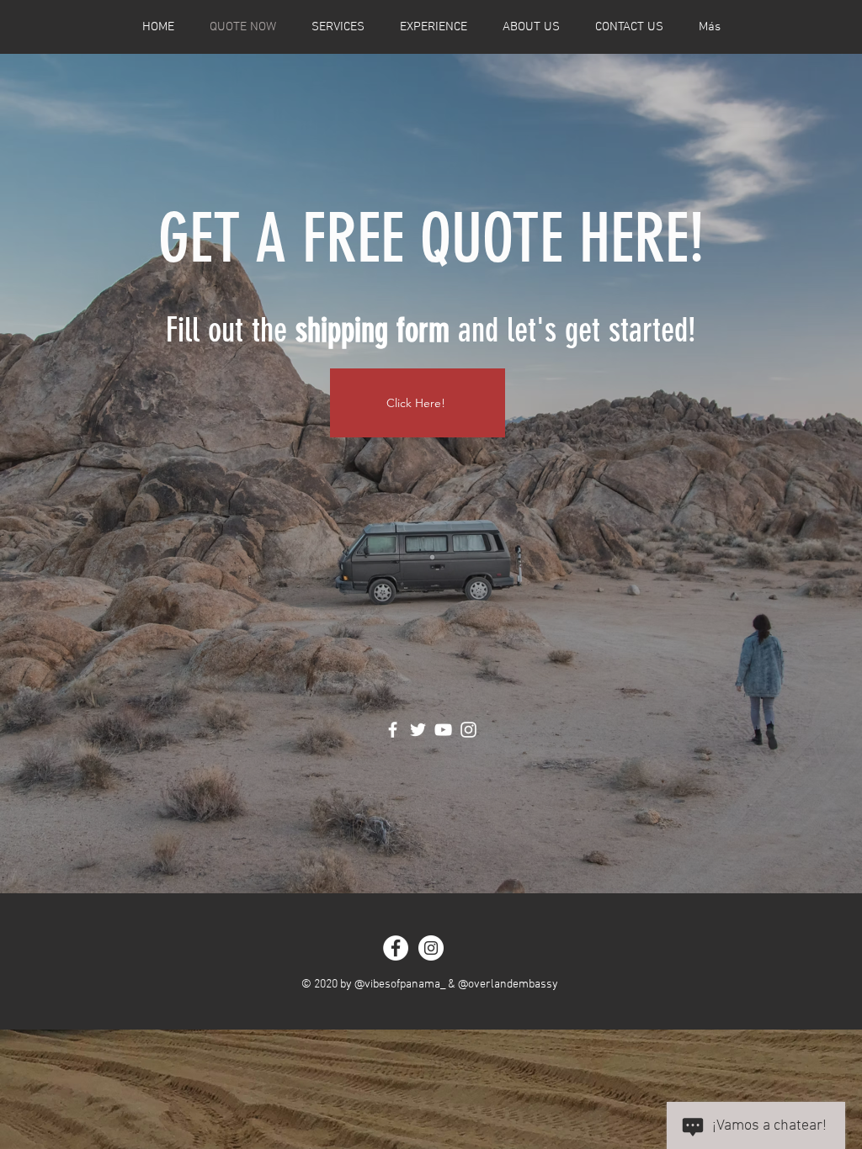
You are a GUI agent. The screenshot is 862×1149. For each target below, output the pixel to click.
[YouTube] (443, 729)
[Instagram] (468, 729)
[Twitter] (417, 729)
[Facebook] (392, 729)
